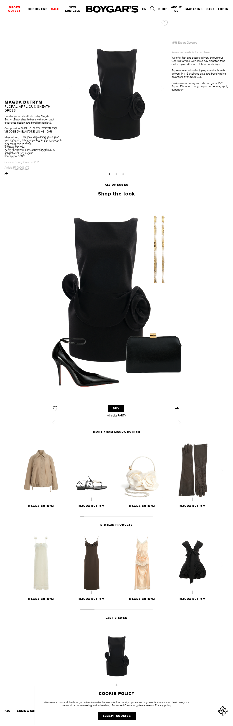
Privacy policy (163, 705)
